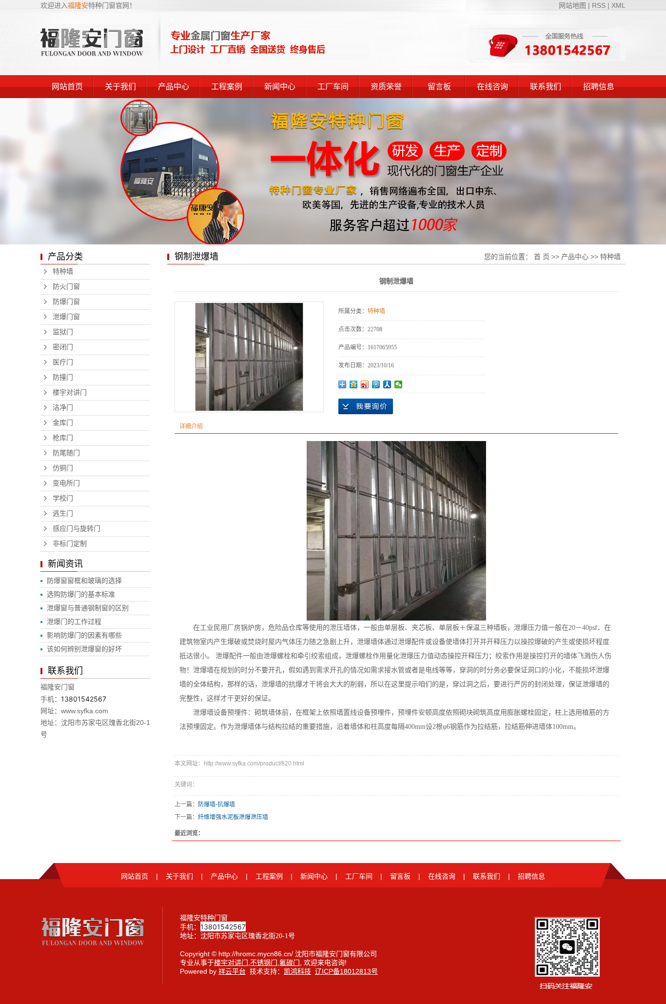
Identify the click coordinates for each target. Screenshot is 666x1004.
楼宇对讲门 (70, 392)
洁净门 (63, 407)
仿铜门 (63, 468)
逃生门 (63, 513)
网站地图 (573, 5)
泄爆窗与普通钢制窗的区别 (88, 608)
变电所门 (66, 483)
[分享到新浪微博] (365, 384)
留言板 (439, 86)
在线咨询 (492, 86)
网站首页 (67, 86)
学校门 (63, 498)
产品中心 (173, 86)
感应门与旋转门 (76, 528)
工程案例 (226, 86)
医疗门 (63, 362)
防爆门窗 (66, 301)
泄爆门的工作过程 (74, 621)
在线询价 (365, 406)
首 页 (541, 257)
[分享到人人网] (387, 384)
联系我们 (545, 86)
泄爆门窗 (66, 317)
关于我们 (120, 86)
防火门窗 (66, 286)
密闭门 (63, 347)
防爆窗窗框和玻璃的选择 (84, 580)
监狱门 (63, 332)
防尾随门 (66, 453)
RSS (599, 5)
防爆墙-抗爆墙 (216, 804)
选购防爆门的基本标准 (81, 594)
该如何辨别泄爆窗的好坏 (84, 649)
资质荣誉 (386, 86)
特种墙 (63, 271)
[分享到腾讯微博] (376, 384)
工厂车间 (333, 86)
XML (618, 5)
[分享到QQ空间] (354, 384)
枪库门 (63, 438)
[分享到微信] (398, 384)
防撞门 (63, 377)
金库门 (63, 422)
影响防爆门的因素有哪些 (84, 635)
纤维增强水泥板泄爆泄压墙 (233, 817)
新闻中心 (279, 86)
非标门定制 (70, 543)
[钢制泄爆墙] (249, 357)
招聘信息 (598, 86)
